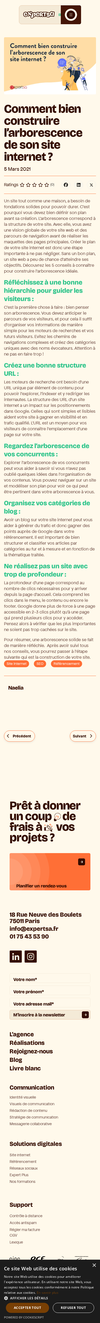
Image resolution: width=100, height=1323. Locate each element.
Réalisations (27, 1042)
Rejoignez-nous (31, 1051)
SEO (40, 664)
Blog (16, 1059)
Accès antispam (23, 1223)
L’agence (22, 1034)
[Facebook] (65, 184)
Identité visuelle (23, 1097)
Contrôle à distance (26, 1216)
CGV (13, 1235)
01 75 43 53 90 (29, 936)
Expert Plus (19, 1175)
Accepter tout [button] (27, 1307)
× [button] (94, 1265)
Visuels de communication (32, 1104)
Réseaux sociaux (24, 1168)
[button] (50, 1298)
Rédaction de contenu (28, 1110)
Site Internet (16, 664)
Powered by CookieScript (24, 1317)
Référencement (66, 664)
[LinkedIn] (78, 184)
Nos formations (22, 1181)
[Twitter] (91, 184)
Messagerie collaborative (31, 1124)
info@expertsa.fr (34, 928)
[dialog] (50, 1291)
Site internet (20, 1155)
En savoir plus (47, 1292)
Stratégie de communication (34, 1117)
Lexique (16, 1242)
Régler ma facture (25, 1230)
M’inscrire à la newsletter (39, 1015)
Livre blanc (25, 1068)
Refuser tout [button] (73, 1307)
